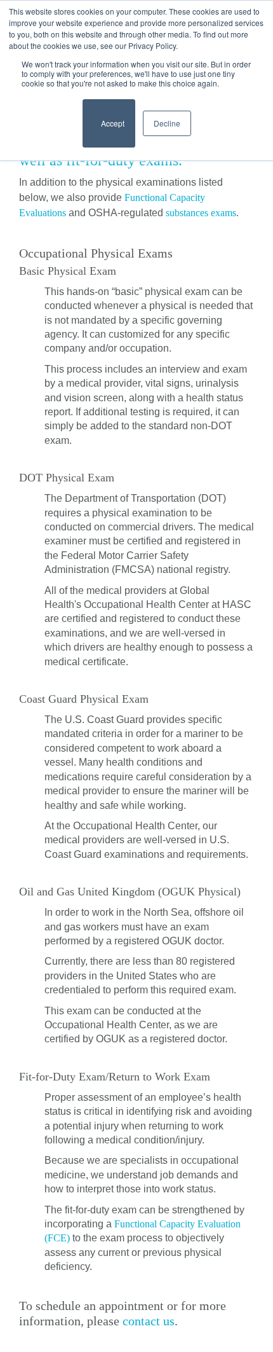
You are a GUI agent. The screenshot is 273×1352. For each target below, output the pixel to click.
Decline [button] (167, 123)
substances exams (201, 212)
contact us (149, 1321)
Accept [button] (108, 129)
